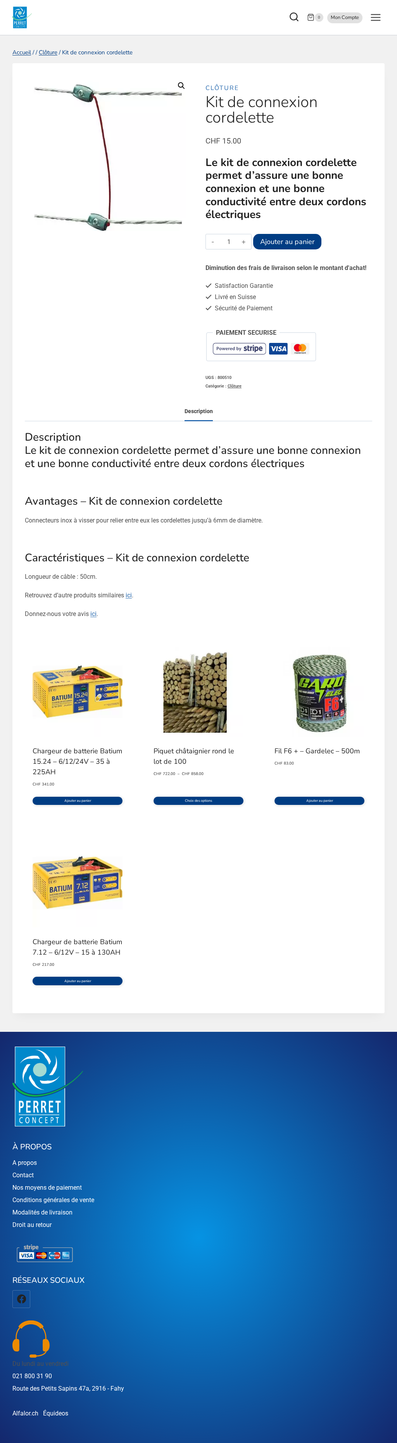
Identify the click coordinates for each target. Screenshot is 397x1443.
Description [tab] (199, 411)
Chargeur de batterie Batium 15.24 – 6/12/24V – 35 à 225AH (77, 761)
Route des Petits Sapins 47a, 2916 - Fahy (68, 1388)
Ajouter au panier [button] (77, 800)
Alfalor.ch (25, 1413)
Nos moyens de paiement (47, 1187)
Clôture (222, 88)
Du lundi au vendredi (40, 1363)
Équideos (55, 1413)
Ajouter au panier (287, 241)
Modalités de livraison (42, 1212)
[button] (181, 86)
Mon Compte (345, 17)
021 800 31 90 (32, 1376)
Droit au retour (32, 1224)
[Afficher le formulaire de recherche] (295, 17)
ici (129, 595)
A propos (24, 1162)
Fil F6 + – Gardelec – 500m (317, 751)
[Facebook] (21, 1299)
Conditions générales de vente (53, 1200)
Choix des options (198, 800)
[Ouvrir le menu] (375, 17)
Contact (23, 1175)
